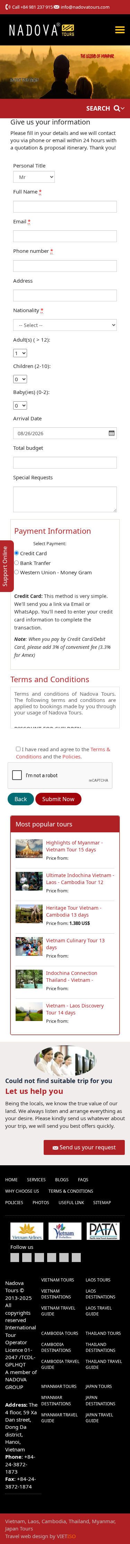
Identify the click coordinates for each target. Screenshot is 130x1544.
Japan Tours (99, 1386)
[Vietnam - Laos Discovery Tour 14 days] (29, 1014)
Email (22, 221)
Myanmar (103, 1521)
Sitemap (102, 1203)
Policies (71, 756)
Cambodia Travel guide (60, 1364)
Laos (33, 1521)
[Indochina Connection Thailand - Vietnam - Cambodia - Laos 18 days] (29, 982)
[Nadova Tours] (41, 29)
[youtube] (39, 1256)
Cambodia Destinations (56, 1347)
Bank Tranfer (35, 562)
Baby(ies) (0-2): (31, 391)
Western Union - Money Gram (56, 572)
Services (36, 1180)
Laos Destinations (100, 1294)
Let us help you (34, 1091)
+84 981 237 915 (36, 7)
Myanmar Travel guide (59, 1418)
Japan (11, 1528)
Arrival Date (27, 418)
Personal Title (29, 165)
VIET (66, 1536)
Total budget (28, 447)
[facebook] (14, 1256)
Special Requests (33, 477)
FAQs (83, 1180)
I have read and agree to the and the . (63, 753)
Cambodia (54, 1521)
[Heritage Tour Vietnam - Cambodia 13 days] (29, 916)
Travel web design (26, 1536)
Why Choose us (22, 1191)
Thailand (79, 1521)
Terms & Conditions (71, 1191)
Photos (41, 1203)
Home (11, 1180)
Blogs (62, 1180)
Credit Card (33, 553)
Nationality (28, 310)
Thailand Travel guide (104, 1364)
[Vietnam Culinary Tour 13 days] (29, 949)
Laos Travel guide (99, 1311)
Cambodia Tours (59, 1333)
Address (23, 280)
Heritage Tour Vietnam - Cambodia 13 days (74, 911)
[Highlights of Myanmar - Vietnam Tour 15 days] (29, 851)
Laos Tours (98, 1280)
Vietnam (15, 1521)
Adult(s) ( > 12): (31, 339)
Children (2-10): (32, 365)
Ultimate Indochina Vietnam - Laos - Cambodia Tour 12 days (80, 882)
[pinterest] (64, 1256)
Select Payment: (49, 543)
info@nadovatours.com (85, 7)
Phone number (33, 250)
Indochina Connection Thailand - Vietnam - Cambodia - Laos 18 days (75, 980)
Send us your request (88, 1147)
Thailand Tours (103, 1333)
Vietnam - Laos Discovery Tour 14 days (75, 1009)
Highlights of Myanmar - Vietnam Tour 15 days (74, 846)
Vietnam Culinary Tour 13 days (75, 944)
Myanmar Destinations (56, 1400)
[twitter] (27, 1256)
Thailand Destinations (100, 1347)
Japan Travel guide (99, 1418)
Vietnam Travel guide (58, 1311)
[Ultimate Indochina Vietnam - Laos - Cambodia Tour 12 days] (29, 884)
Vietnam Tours (57, 1280)
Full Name (27, 191)
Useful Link (71, 1203)
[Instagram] (76, 1256)
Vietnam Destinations (56, 1294)
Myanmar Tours (59, 1386)
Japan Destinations (100, 1400)
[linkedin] (51, 1256)
